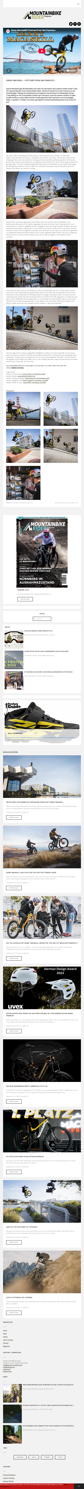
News (5, 1334)
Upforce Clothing (8, 1478)
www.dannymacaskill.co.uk (26, 376)
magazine (20, 1457)
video (60, 1457)
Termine (5, 1343)
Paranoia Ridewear (9, 1475)
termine (47, 1457)
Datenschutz (7, 1371)
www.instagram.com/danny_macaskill (35, 380)
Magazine (6, 1346)
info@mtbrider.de (9, 1367)
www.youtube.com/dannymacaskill (33, 374)
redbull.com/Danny (17, 368)
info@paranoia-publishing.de (12, 1365)
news (34, 1457)
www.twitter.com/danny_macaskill (34, 383)
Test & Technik (8, 1340)
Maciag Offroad (8, 1481)
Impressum (6, 1369)
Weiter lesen (25, 599)
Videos (5, 1337)
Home (5, 1330)
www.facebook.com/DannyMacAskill (37, 378)
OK (79, 1486)
